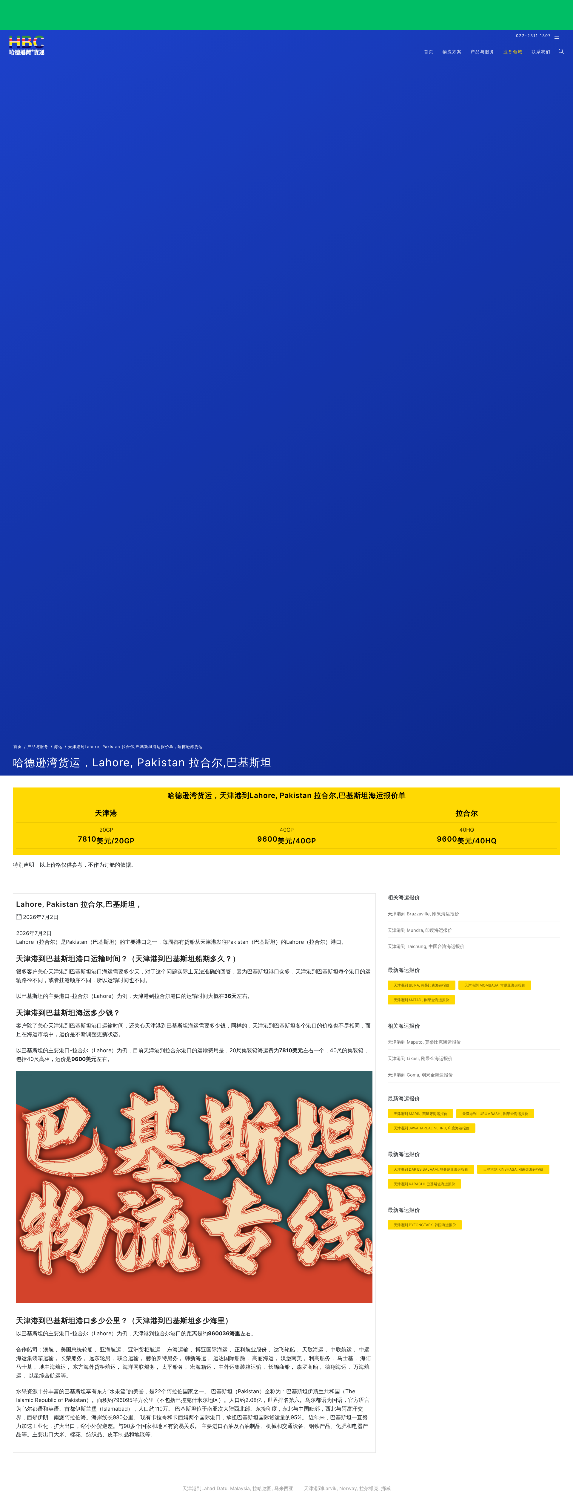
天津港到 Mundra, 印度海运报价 (420, 930)
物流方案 (452, 51)
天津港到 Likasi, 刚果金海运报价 (420, 1058)
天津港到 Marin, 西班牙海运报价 (420, 1113)
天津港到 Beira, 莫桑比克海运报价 (421, 985)
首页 (429, 51)
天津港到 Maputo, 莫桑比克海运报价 (424, 1042)
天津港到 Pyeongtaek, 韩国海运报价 (425, 1225)
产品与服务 (483, 51)
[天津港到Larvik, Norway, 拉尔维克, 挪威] (27, 54)
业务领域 (513, 51)
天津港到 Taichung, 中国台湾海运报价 (426, 946)
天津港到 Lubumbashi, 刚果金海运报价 (495, 1113)
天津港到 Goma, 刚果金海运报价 (420, 1075)
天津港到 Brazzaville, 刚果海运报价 (423, 914)
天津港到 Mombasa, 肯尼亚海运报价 (494, 985)
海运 (58, 746)
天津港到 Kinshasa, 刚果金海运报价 (513, 1169)
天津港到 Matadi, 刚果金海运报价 (421, 1000)
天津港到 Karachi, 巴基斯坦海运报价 (424, 1184)
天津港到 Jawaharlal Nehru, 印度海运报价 (431, 1128)
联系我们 (541, 51)
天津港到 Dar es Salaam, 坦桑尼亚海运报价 (431, 1169)
